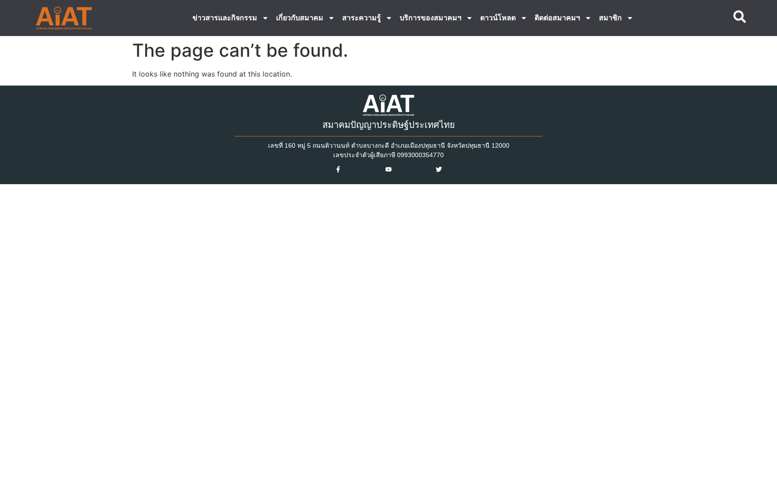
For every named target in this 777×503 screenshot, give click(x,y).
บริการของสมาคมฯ (430, 18)
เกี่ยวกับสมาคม (299, 18)
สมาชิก (610, 18)
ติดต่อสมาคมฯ (557, 18)
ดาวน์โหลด (498, 18)
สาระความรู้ (361, 18)
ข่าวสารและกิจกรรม (224, 18)
